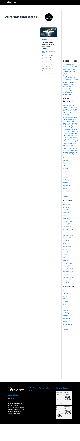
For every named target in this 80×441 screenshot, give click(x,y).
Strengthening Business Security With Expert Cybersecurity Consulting (70, 77)
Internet (65, 177)
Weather (65, 194)
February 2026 (67, 221)
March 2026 (66, 218)
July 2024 (66, 249)
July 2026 (66, 207)
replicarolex (66, 140)
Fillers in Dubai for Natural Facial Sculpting (60, 401)
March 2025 (66, 243)
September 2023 (68, 277)
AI (63, 157)
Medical (65, 182)
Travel (65, 188)
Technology (66, 185)
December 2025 (68, 227)
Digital (65, 163)
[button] (72, 2)
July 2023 (66, 283)
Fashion (65, 168)
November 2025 (68, 229)
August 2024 (67, 246)
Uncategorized (67, 191)
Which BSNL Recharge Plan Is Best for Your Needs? (69, 71)
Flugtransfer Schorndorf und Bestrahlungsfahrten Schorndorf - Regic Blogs (70, 131)
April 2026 (66, 215)
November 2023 (68, 271)
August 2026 (67, 204)
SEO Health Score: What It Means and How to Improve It (70, 112)
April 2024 (66, 257)
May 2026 (66, 212)
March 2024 (66, 260)
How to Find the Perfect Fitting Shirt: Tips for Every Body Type (70, 125)
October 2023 (67, 274)
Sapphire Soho (67, 148)
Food (64, 171)
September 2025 (68, 235)
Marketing (66, 180)
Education (66, 166)
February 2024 (67, 263)
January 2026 (67, 224)
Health (65, 174)
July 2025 (66, 241)
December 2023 (68, 269)
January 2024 (67, 266)
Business (44, 39)
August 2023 (67, 280)
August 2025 (67, 238)
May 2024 (66, 255)
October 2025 (67, 232)
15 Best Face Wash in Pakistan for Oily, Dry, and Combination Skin (69, 84)
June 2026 (66, 210)
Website (65, 196)
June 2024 (66, 252)
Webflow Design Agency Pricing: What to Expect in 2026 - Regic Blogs (70, 107)
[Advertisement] (70, 34)
